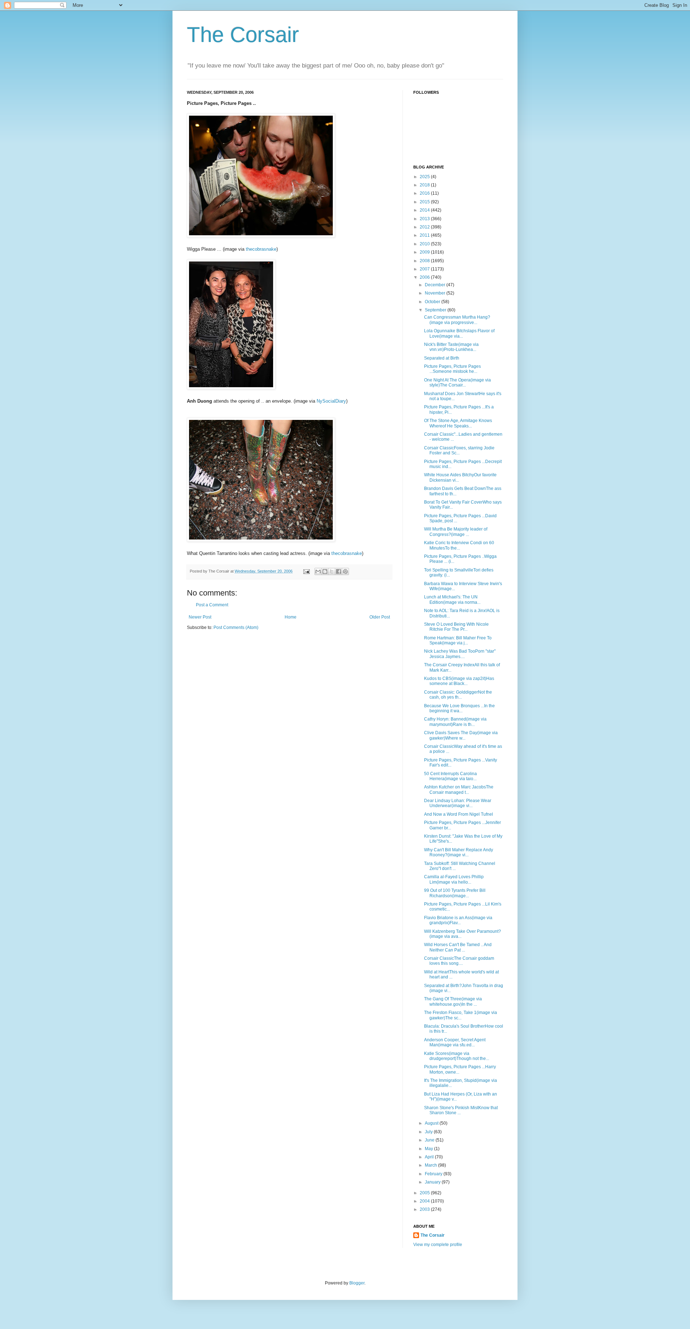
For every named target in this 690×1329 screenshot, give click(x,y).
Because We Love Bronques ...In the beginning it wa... (459, 708)
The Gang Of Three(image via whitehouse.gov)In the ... (453, 1001)
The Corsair (243, 35)
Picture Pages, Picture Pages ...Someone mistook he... (452, 369)
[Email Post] (306, 571)
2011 (425, 235)
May (429, 1148)
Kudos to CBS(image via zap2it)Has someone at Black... (459, 681)
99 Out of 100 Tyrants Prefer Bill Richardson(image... (455, 893)
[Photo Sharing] (261, 236)
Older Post (379, 617)
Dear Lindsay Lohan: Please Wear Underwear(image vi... (457, 803)
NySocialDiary (331, 401)
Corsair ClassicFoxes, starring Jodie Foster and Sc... (459, 450)
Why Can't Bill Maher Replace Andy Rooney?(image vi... (458, 852)
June (430, 1140)
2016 (425, 193)
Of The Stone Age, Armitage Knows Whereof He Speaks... (458, 423)
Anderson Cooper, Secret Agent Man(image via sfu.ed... (455, 1042)
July (429, 1131)
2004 (425, 1201)
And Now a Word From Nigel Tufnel (458, 814)
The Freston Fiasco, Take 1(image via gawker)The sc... (460, 1015)
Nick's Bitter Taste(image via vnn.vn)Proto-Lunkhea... (451, 347)
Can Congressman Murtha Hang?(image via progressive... (457, 320)
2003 (425, 1209)
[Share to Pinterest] (345, 571)
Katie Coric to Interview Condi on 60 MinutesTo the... (459, 545)
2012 (425, 227)
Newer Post (200, 617)
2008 (425, 260)
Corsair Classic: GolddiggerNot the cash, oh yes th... (458, 695)
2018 (425, 184)
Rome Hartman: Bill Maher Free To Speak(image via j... (458, 640)
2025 (425, 176)
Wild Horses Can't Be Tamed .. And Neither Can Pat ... (458, 947)
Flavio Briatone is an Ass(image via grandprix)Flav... (458, 920)
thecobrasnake (261, 249)
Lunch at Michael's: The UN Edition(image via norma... (452, 599)
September (436, 309)
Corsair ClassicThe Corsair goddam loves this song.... (459, 961)
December (435, 284)
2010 (425, 243)
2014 (425, 210)
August (432, 1123)
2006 (425, 277)
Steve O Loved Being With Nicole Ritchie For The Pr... (456, 627)
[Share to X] (331, 571)
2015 (425, 201)
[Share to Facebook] (338, 571)
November (435, 293)
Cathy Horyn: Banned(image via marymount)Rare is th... (455, 722)
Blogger (356, 1283)
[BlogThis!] (324, 571)
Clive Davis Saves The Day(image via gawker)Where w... (461, 735)
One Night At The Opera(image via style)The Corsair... (457, 383)
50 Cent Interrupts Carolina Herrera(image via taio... (450, 776)
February (434, 1173)
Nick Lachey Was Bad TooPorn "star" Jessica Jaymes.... (460, 654)
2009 (425, 252)
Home (290, 617)
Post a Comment (212, 604)
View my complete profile (437, 1244)
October (433, 301)
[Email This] (318, 571)
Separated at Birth (441, 358)
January (433, 1182)
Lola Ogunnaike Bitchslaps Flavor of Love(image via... (459, 333)
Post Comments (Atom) (235, 627)
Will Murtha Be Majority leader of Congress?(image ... (455, 532)
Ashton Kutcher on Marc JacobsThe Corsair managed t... (458, 789)
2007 (425, 269)
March (431, 1165)
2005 (425, 1192)
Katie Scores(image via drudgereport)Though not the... (456, 1056)
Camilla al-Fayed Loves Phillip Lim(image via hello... (454, 879)
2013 (425, 218)
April (430, 1156)
